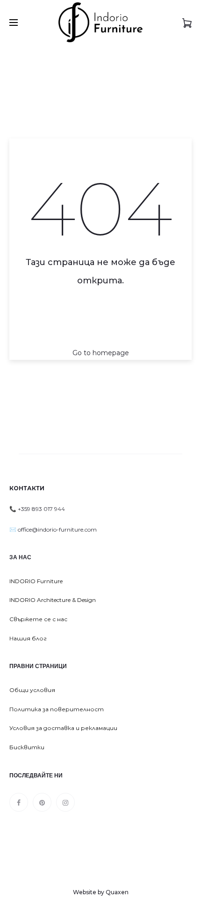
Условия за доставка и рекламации (63, 727)
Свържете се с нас (38, 619)
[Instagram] (65, 802)
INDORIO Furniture (36, 581)
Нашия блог (28, 638)
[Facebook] (18, 802)
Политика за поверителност (56, 709)
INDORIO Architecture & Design (52, 599)
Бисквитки (26, 747)
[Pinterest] (42, 802)
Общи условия (32, 689)
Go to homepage (100, 353)
